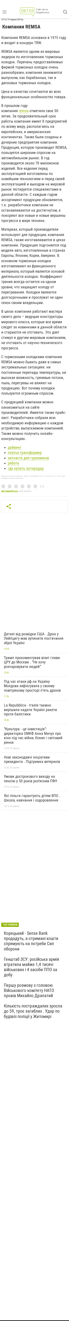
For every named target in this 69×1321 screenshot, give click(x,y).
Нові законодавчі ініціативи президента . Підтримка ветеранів (32, 759)
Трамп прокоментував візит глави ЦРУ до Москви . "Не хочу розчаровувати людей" (32, 662)
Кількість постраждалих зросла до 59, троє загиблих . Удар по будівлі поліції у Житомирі (33, 1011)
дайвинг (15, 447)
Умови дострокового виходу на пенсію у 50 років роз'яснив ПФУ (30, 778)
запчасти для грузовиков (28, 458)
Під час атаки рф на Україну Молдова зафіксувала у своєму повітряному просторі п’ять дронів (32, 686)
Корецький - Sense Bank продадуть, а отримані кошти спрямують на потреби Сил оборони (31, 941)
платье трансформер (25, 452)
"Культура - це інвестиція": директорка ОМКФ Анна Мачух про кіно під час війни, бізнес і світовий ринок (33, 736)
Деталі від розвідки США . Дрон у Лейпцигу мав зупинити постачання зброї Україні (33, 638)
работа (13, 463)
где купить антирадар (26, 468)
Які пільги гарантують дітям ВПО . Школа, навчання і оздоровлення (32, 797)
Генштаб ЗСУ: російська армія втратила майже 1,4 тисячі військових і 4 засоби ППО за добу (31, 967)
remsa (24, 111)
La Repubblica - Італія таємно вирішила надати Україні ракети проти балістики (30, 709)
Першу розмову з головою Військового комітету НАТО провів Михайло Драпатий (29, 990)
